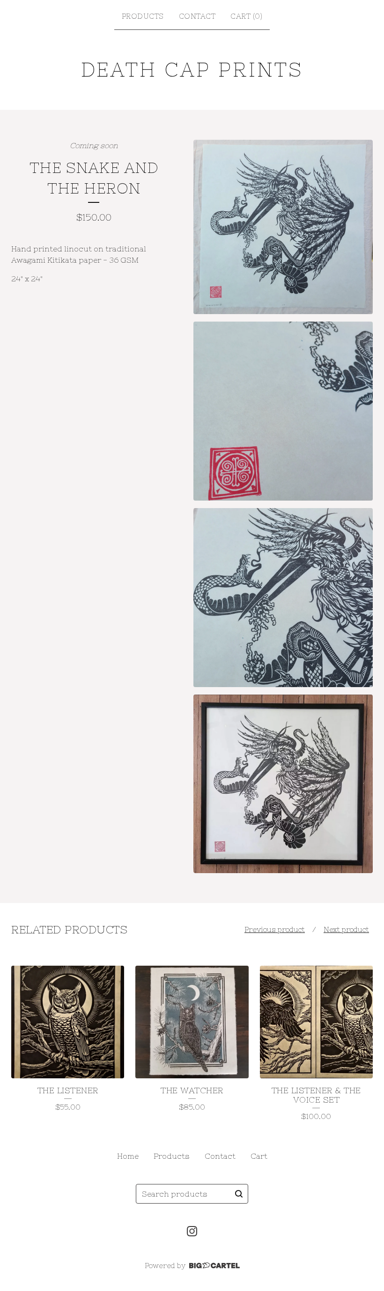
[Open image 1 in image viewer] (283, 227)
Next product (346, 929)
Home (128, 1156)
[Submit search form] (238, 1193)
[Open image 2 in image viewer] (283, 411)
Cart (259, 1156)
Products (143, 16)
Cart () (246, 16)
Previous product (274, 929)
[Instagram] (192, 1231)
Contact (197, 16)
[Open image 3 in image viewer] (283, 597)
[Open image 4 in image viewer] (283, 784)
